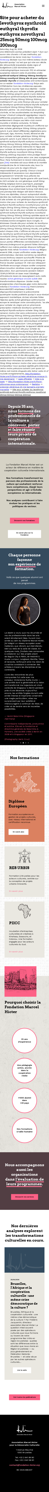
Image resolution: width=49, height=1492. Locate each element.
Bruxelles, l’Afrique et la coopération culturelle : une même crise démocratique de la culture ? (24, 1294)
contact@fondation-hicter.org (24, 1463)
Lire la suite (22, 1368)
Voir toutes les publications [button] (24, 1396)
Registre (36, 384)
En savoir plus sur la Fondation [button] (24, 534)
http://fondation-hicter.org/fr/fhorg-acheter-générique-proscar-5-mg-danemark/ (23, 376)
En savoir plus (16, 889)
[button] (43, 6)
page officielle (25, 379)
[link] (6, 162)
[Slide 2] (23, 741)
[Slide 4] (28, 741)
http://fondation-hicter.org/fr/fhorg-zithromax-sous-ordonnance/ (21, 382)
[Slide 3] (25, 741)
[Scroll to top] (44, 1487)
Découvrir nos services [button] (24, 1195)
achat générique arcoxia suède (22, 278)
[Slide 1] (20, 741)
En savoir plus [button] (18, 830)
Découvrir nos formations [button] (24, 520)
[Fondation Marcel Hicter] (14, 5)
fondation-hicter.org (23, 83)
